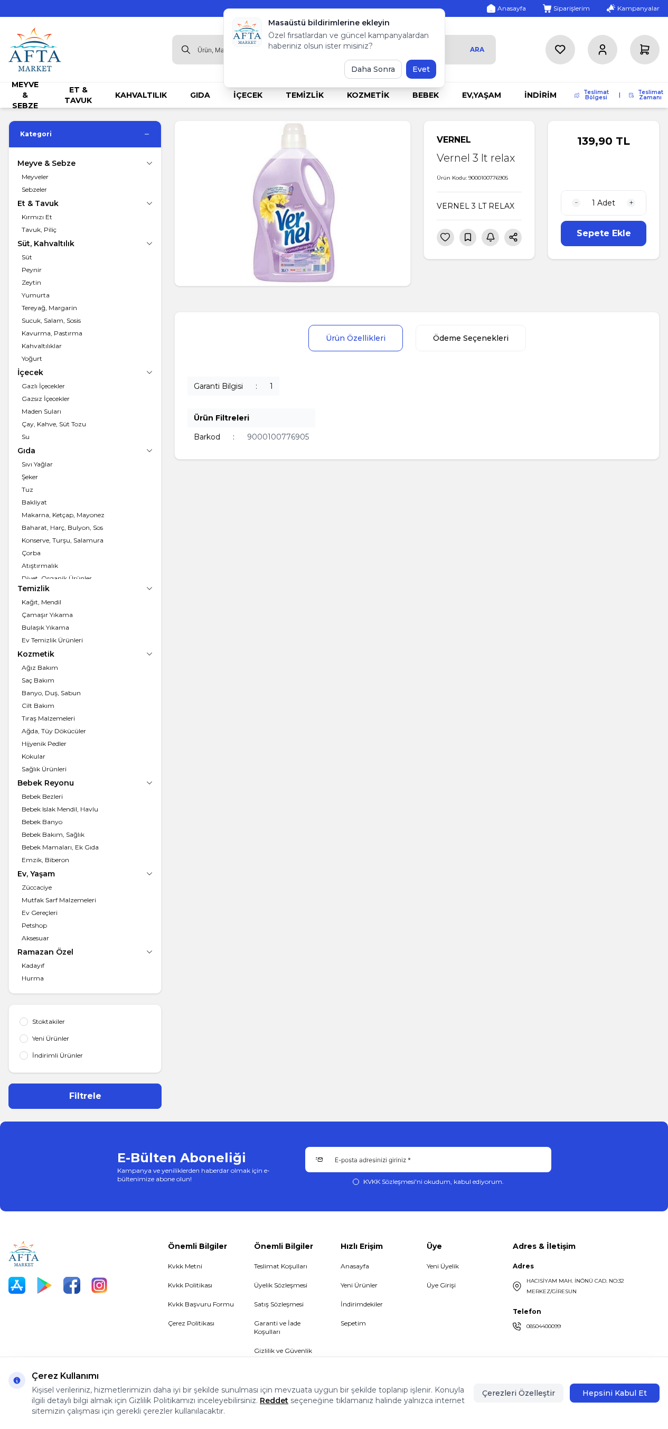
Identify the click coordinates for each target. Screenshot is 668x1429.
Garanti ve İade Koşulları (277, 1327)
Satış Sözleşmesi (279, 1304)
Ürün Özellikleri (355, 338)
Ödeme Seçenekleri (471, 338)
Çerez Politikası (191, 1323)
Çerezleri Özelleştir (518, 1393)
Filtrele (85, 1096)
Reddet (274, 1400)
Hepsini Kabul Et (614, 1393)
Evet (421, 69)
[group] (292, 203)
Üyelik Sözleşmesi (280, 1285)
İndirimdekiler (362, 1304)
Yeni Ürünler (359, 1285)
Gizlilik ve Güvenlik (283, 1351)
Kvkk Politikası (190, 1285)
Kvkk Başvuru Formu (201, 1304)
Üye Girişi (441, 1285)
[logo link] (34, 49)
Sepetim (353, 1323)
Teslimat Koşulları (280, 1266)
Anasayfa (355, 1266)
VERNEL (454, 140)
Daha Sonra (373, 69)
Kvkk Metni (185, 1266)
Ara (477, 49)
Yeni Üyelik (443, 1266)
